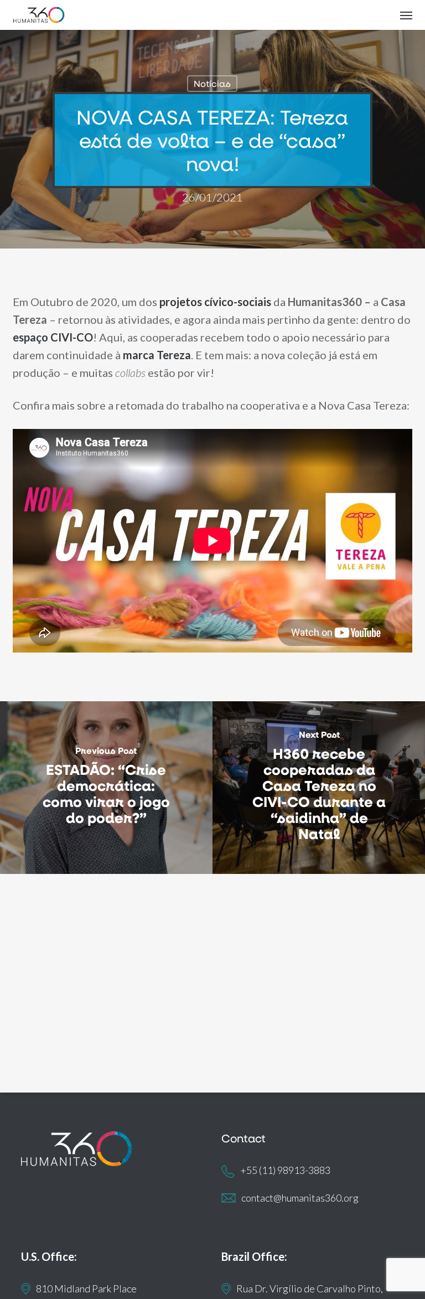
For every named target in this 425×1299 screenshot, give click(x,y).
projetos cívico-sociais (215, 301)
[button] (406, 14)
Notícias (212, 83)
